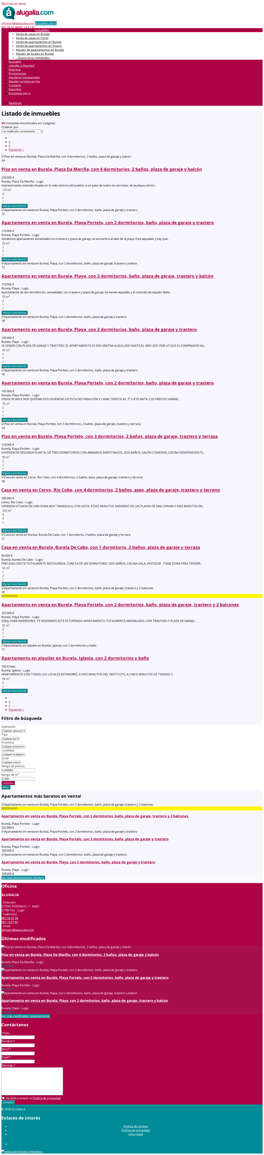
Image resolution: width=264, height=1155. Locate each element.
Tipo (4, 735)
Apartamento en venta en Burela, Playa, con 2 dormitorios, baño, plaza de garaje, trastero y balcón (107, 276)
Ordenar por (9, 127)
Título (5, 1033)
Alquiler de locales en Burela (35, 54)
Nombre (8, 1041)
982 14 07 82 (26, 27)
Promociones (17, 73)
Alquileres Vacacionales (24, 77)
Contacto (15, 85)
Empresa (14, 70)
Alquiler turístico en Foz (24, 81)
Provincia (7, 742)
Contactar (8, 1102)
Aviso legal (135, 1134)
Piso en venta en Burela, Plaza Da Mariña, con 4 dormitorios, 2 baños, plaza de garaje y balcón (101, 169)
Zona (4, 758)
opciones (8, 783)
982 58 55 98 (9, 27)
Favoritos (15, 89)
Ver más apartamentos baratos (23, 878)
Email (6, 1057)
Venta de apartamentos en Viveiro (39, 46)
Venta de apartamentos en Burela (38, 42)
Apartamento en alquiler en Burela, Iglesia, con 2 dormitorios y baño (75, 658)
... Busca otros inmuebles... (33, 58)
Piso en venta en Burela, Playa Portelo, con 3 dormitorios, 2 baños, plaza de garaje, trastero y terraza (109, 436)
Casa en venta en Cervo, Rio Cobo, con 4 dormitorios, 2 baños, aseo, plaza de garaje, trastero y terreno (110, 490)
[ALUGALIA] (28, 19)
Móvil (6, 1049)
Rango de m (10, 775)
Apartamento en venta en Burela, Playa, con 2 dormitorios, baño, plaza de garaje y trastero (99, 329)
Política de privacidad (47, 1098)
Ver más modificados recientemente (25, 1016)
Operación (8, 727)
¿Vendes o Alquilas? (22, 66)
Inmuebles (42, 30)
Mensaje (8, 1065)
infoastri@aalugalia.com (17, 23)
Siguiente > (16, 150)
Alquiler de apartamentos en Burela (40, 50)
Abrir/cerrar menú (13, 3)
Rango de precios (13, 766)
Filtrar (6, 787)
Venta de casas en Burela (33, 34)
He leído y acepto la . (33, 1098)
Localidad (7, 750)
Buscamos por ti (46, 23)
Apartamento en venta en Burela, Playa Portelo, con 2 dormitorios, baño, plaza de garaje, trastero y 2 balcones (120, 604)
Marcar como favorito (14, 205)
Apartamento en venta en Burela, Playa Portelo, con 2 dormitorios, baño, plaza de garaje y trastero (107, 222)
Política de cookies (135, 1126)
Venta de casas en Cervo (32, 38)
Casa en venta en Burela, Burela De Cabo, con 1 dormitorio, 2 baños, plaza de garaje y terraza (100, 547)
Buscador (15, 62)
